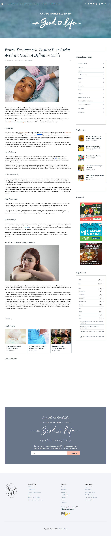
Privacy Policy (89, 500)
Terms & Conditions (91, 497)
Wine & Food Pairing (84, 97)
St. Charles (81, 112)
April (80, 318)
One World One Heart (93, 156)
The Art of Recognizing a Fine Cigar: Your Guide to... (92, 337)
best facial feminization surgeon (16, 122)
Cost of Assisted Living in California (94, 166)
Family (80, 71)
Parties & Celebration (84, 104)
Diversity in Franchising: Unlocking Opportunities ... (89, 327)
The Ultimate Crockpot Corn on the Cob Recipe (93, 147)
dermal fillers (24, 132)
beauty (8, 318)
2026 (79, 279)
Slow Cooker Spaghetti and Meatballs (95, 176)
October (81, 298)
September (82, 301)
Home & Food (9, 4)
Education (81, 86)
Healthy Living (82, 75)
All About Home (82, 63)
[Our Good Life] (55, 21)
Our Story (88, 489)
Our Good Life (63, 529)
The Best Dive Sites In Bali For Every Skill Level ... (92, 332)
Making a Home (90, 492)
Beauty (80, 78)
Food (79, 82)
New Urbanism (89, 495)
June (80, 311)
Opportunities (55, 4)
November (82, 294)
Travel (79, 90)
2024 (79, 288)
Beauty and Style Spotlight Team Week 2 (59, 347)
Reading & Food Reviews (85, 101)
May (80, 315)
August (81, 305)
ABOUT (44, 4)
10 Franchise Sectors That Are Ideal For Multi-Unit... (91, 322)
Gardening (81, 108)
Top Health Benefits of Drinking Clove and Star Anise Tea (93, 137)
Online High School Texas (68, 507)
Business (37, 4)
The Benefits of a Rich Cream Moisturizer (14, 347)
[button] (70, 61)
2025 (79, 284)
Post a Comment (27, 60)
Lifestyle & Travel (24, 4)
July (80, 308)
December (82, 291)
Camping (80, 93)
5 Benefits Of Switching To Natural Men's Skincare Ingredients (38, 347)
